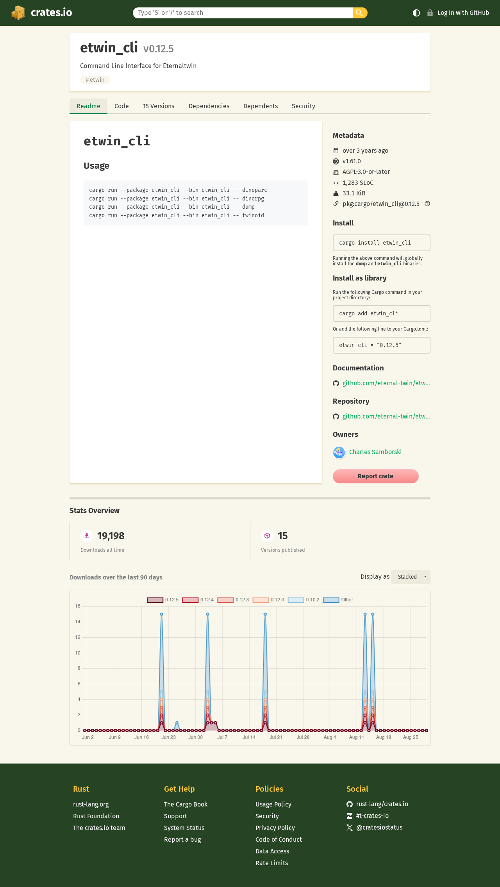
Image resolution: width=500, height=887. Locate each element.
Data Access (272, 851)
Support (175, 816)
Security (303, 106)
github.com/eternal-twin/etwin (386, 383)
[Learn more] (427, 204)
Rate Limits (271, 863)
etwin (95, 79)
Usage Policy (273, 804)
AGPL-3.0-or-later (366, 171)
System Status (184, 828)
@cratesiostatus (374, 827)
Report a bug (182, 839)
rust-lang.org (91, 804)
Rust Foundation (96, 816)
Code (121, 106)
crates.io (51, 12)
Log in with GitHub (463, 12)
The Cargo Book (185, 804)
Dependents (260, 106)
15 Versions (158, 106)
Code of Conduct (278, 839)
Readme (88, 106)
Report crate (375, 476)
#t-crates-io (367, 815)
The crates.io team (99, 828)
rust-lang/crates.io (377, 804)
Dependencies (209, 106)
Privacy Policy (275, 828)
